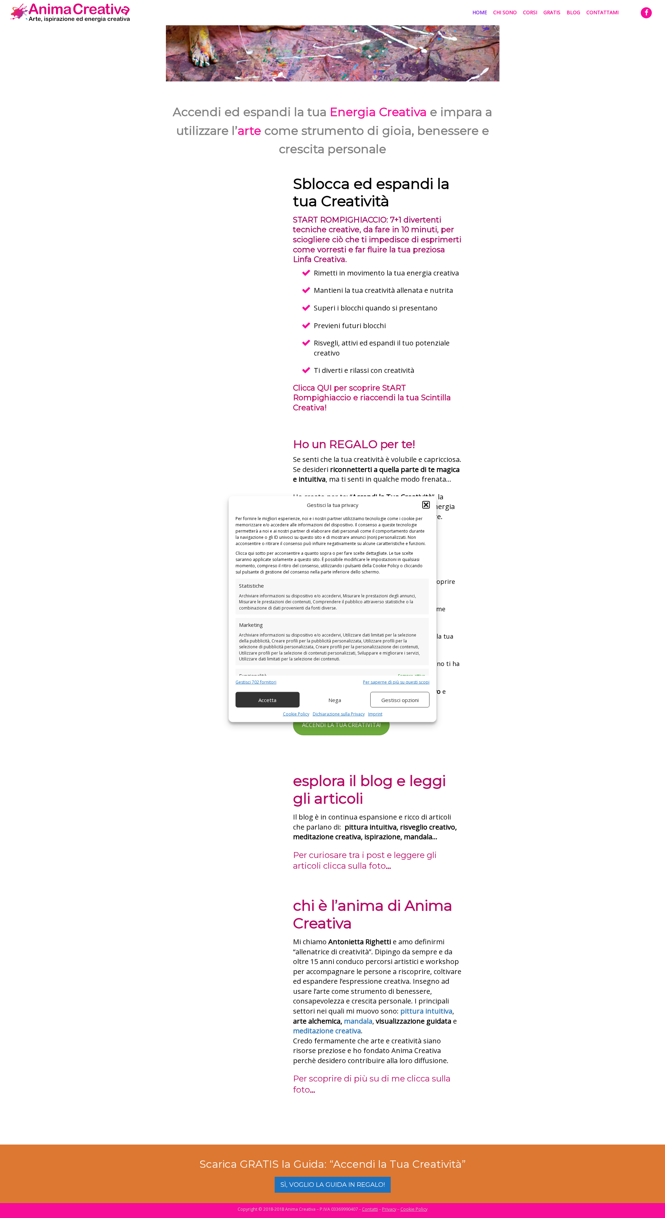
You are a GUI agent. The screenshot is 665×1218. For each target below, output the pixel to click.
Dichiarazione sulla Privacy (339, 714)
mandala (358, 1021)
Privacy (389, 1209)
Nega (334, 699)
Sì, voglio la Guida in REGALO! (333, 1185)
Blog (573, 12)
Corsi (530, 12)
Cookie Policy (296, 714)
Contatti (370, 1209)
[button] (426, 504)
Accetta (267, 699)
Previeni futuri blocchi (350, 325)
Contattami (602, 12)
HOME (479, 12)
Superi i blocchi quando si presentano (375, 308)
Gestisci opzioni (400, 699)
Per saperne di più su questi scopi (396, 682)
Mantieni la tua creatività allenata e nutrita (383, 290)
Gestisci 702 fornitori (256, 682)
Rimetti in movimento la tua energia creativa (386, 273)
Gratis (551, 12)
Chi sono (505, 12)
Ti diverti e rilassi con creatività (364, 370)
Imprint (375, 714)
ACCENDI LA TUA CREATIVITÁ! (341, 725)
